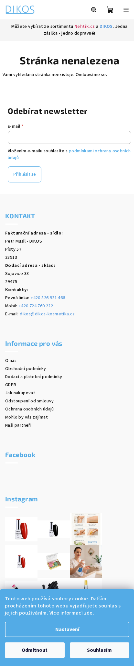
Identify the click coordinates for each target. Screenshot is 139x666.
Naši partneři (18, 425)
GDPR (10, 385)
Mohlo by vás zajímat (26, 417)
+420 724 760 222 (35, 306)
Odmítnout (35, 650)
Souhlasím (99, 650)
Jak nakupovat (20, 393)
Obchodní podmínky (25, 369)
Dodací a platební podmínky (33, 377)
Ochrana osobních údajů (29, 409)
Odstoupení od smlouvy (29, 401)
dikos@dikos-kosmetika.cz (47, 314)
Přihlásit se (24, 174)
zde (88, 613)
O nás (10, 360)
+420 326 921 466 (47, 298)
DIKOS (106, 26)
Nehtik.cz (84, 26)
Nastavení (67, 629)
